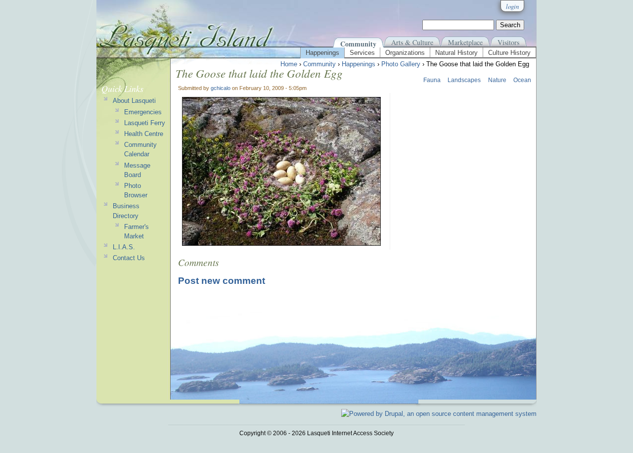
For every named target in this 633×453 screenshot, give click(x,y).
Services (362, 52)
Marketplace (465, 42)
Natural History (456, 52)
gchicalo (220, 88)
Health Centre (143, 133)
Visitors (508, 42)
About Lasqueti (134, 100)
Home (288, 64)
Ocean (522, 80)
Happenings (322, 52)
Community (358, 44)
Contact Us (129, 258)
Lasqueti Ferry (144, 123)
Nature (497, 80)
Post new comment (221, 280)
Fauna (432, 80)
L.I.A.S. (124, 247)
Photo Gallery (400, 64)
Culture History (509, 52)
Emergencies (143, 112)
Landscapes (464, 80)
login (512, 6)
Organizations (405, 52)
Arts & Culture (412, 42)
